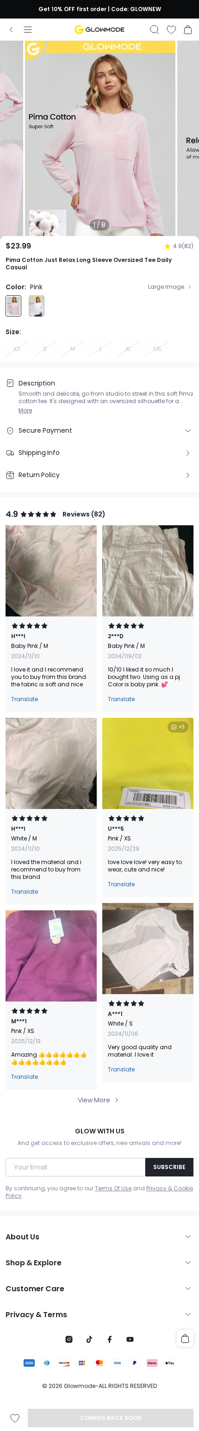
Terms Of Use (113, 1188)
